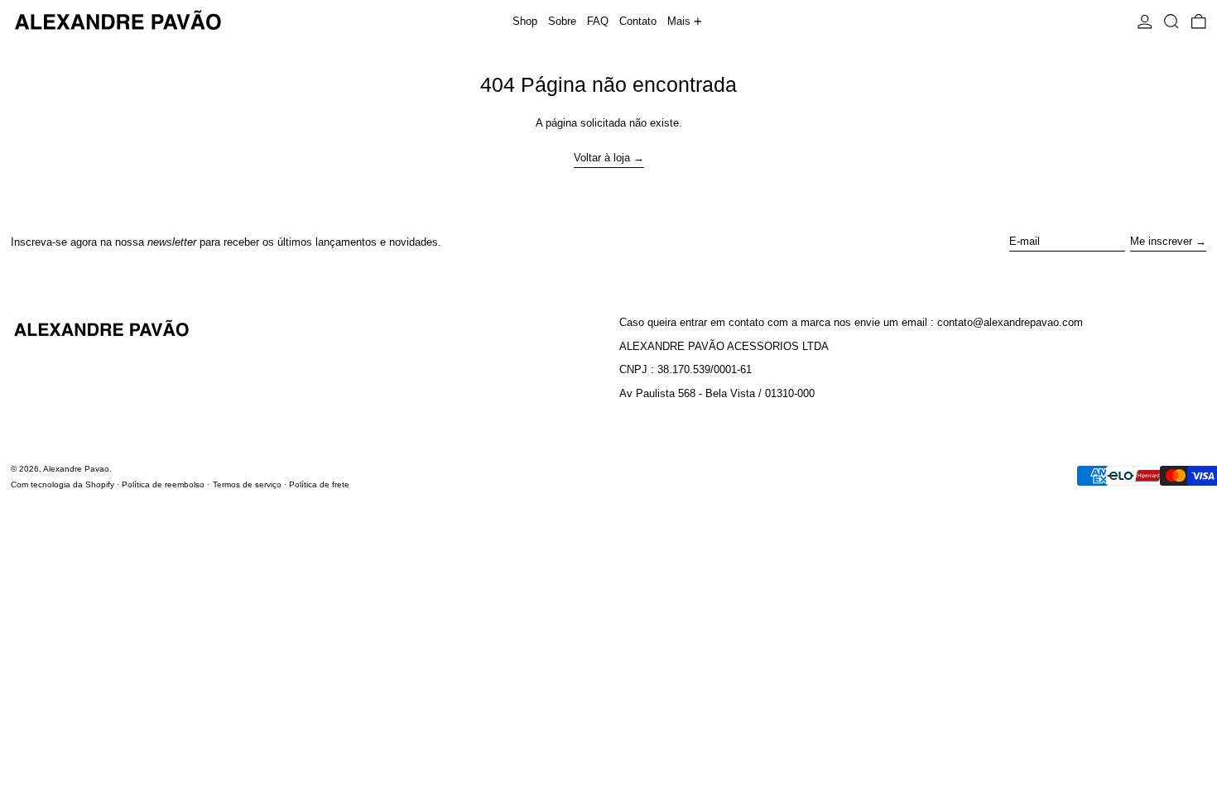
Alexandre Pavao (76, 468)
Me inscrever (1161, 241)
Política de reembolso (163, 484)
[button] (1171, 21)
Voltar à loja (602, 157)
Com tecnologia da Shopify (62, 484)
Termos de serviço (247, 484)
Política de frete (319, 484)
